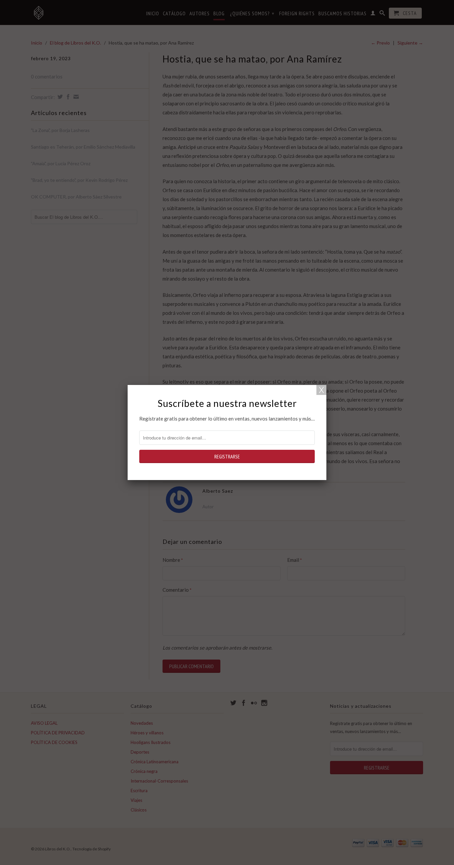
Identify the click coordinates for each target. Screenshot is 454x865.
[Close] (321, 390)
